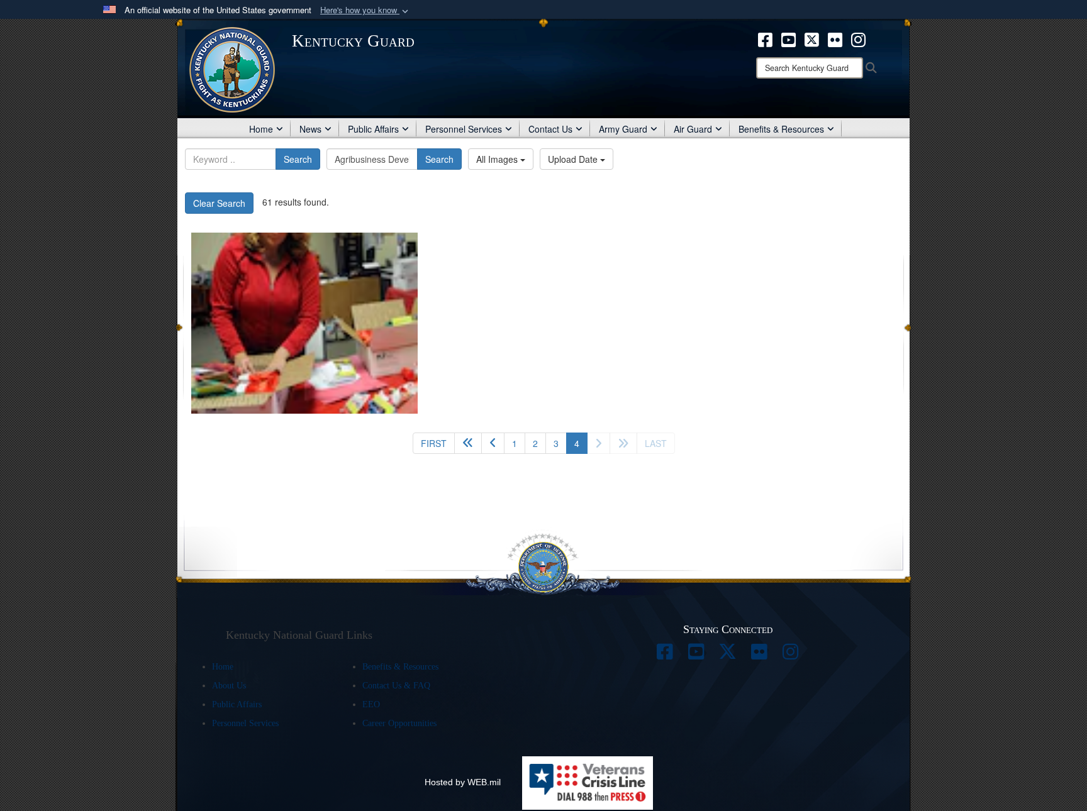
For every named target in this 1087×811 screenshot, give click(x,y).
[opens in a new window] (665, 655)
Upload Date (574, 159)
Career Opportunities (399, 723)
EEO (371, 704)
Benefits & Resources (781, 129)
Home (261, 129)
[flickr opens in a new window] (835, 38)
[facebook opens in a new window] (765, 38)
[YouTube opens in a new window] (788, 38)
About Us (229, 685)
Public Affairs (373, 129)
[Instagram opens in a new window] (858, 38)
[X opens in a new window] (812, 38)
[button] (365, 10)
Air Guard (693, 129)
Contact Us (550, 129)
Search (298, 159)
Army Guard (623, 129)
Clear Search (219, 203)
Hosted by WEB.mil (463, 782)
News (310, 129)
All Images (498, 159)
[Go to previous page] (492, 443)
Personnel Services (463, 129)
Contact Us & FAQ (396, 685)
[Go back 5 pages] (468, 443)
